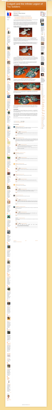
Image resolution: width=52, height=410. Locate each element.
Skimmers (21, 122)
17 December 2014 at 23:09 (21, 163)
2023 (41, 86)
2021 (41, 88)
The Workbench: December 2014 (43, 102)
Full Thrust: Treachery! (43, 115)
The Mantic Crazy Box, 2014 (43, 107)
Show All (10, 392)
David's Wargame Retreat (8, 140)
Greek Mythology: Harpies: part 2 (43, 111)
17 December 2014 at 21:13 (21, 126)
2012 (41, 128)
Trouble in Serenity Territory (8, 259)
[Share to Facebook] (23, 121)
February (43, 125)
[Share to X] (22, 121)
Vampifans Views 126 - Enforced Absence (9, 276)
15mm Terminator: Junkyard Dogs (8, 219)
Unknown (16, 163)
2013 (41, 127)
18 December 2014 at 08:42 (23, 144)
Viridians (23, 122)
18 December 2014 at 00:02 (21, 174)
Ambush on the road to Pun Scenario (8, 145)
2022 (41, 87)
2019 (41, 90)
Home (25, 240)
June (42, 121)
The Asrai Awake (8, 175)
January (43, 126)
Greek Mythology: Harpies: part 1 (43, 113)
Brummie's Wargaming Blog (8, 155)
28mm (16, 122)
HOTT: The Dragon (43, 108)
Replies (17, 130)
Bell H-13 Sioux (21, 60)
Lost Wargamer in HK (8, 229)
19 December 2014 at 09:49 (23, 223)
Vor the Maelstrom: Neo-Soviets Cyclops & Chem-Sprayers (8, 82)
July (42, 120)
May (42, 122)
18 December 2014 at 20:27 (22, 206)
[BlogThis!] (21, 121)
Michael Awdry (17, 152)
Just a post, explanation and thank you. (8, 344)
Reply (16, 135)
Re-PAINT (8, 334)
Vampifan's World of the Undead (8, 275)
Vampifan (16, 174)
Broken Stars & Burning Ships (8, 77)
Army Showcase (18, 122)
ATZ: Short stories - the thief (43, 97)
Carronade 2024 (44, 24)
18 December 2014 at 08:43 (23, 168)
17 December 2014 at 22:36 (22, 152)
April (42, 123)
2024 (41, 85)
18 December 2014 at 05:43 (21, 184)
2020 (41, 89)
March (42, 124)
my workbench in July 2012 (26, 38)
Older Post (36, 240)
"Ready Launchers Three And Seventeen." (9, 35)
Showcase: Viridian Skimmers (43, 105)
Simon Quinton (17, 206)
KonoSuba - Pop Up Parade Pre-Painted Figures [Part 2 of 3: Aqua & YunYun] (9, 99)
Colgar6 (18, 144)
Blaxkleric (16, 126)
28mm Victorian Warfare (8, 45)
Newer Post (15, 240)
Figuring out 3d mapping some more (8, 249)
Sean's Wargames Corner (8, 244)
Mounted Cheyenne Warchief (8, 130)
